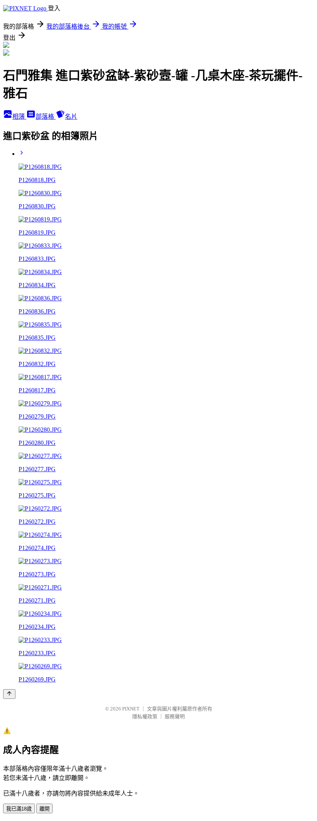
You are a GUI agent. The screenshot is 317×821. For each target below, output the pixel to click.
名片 (71, 116)
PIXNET (131, 709)
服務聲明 (175, 716)
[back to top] (9, 694)
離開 (44, 809)
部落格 (46, 116)
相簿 (19, 116)
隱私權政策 (144, 716)
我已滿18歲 (19, 809)
